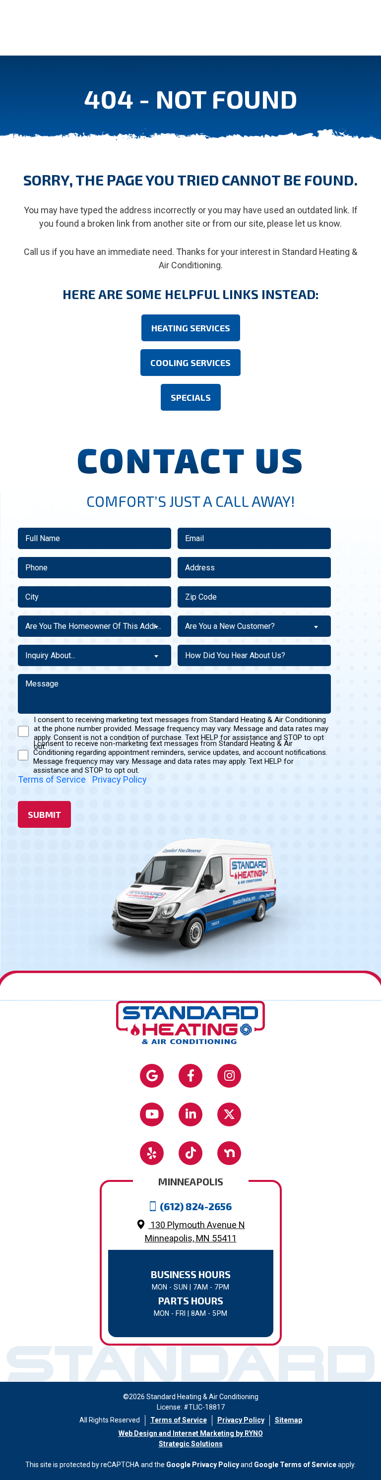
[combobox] (94, 626)
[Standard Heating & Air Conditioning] (190, 1021)
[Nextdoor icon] (229, 1153)
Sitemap (288, 1420)
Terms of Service (52, 779)
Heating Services (190, 327)
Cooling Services (190, 362)
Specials (191, 397)
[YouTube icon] (152, 1114)
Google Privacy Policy (202, 1465)
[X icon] (229, 1114)
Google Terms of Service (295, 1465)
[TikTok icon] (190, 1153)
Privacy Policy (119, 779)
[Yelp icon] (152, 1153)
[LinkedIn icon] (190, 1114)
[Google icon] (152, 1076)
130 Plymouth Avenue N (195, 1231)
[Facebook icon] (190, 1076)
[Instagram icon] (229, 1076)
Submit (44, 814)
